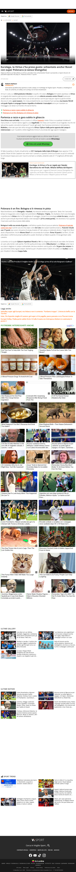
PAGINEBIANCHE (40, 863)
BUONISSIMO (71, 863)
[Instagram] (44, 856)
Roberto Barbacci (11, 84)
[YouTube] (35, 856)
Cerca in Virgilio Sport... (36, 845)
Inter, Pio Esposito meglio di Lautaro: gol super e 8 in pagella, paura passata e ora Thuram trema (37, 316)
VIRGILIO (8, 863)
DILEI (53, 863)
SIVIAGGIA (57, 863)
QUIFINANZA (64, 863)
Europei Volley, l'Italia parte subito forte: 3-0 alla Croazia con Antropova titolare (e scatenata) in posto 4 (36, 320)
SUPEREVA (38, 865)
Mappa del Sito (42, 850)
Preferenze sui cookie (50, 867)
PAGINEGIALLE (15, 863)
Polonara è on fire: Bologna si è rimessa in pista (20, 113)
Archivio (56, 850)
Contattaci (32, 850)
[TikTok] (39, 856)
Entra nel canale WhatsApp (39, 144)
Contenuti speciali (22, 850)
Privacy (32, 867)
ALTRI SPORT (7, 20)
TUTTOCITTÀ (48, 863)
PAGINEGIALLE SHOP (24, 863)
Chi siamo (18, 867)
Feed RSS (50, 850)
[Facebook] (30, 856)
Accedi (71, 11)
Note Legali (26, 867)
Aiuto (58, 867)
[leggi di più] (73, 84)
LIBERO (3, 863)
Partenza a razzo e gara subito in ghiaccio (18, 110)
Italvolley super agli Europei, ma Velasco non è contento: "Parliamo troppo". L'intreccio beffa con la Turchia (38, 312)
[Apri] (2, 11)
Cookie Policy (39, 867)
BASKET (16, 20)
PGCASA (33, 863)
